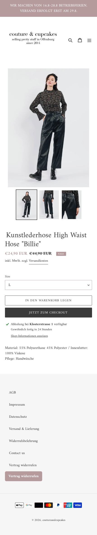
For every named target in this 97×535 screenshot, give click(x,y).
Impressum (17, 405)
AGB (12, 392)
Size (7, 276)
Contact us (17, 453)
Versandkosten (38, 261)
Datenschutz (18, 417)
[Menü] (89, 40)
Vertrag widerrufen (23, 465)
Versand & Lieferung (24, 429)
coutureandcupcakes (53, 520)
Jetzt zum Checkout (48, 312)
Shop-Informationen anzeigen (29, 336)
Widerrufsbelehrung (23, 441)
